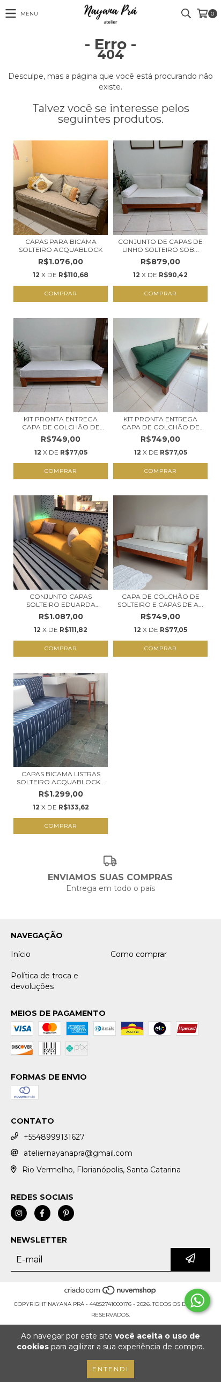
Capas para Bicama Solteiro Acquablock (60, 245)
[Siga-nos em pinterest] (66, 1213)
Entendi (110, 1369)
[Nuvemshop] (111, 1293)
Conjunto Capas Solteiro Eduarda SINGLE (60, 600)
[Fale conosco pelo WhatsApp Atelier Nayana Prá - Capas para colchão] (197, 1300)
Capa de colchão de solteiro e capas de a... (160, 600)
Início (21, 954)
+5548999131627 (54, 1137)
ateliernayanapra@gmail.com (78, 1153)
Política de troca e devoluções (44, 981)
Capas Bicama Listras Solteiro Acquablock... (61, 778)
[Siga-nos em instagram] (19, 1213)
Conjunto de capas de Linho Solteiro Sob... (160, 245)
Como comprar (138, 954)
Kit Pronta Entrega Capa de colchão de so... (61, 423)
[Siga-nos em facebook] (42, 1213)
